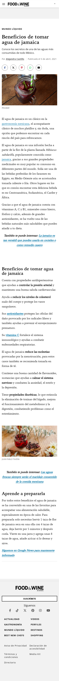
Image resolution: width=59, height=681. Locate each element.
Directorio (10, 662)
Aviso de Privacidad (15, 645)
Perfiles (36, 624)
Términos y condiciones (11, 656)
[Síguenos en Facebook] (10, 610)
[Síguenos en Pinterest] (32, 610)
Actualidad (12, 619)
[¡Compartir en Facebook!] (5, 68)
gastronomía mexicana (15, 123)
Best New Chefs (14, 635)
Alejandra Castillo (15, 59)
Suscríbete (29, 598)
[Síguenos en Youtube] (48, 610)
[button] (3, 4)
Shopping (37, 635)
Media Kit (35, 654)
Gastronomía (13, 624)
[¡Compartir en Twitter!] (13, 68)
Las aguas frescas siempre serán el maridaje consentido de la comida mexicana (29, 476)
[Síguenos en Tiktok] (17, 610)
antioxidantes (15, 313)
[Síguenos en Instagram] (40, 610)
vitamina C (12, 335)
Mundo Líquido (12, 28)
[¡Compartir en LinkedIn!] (30, 68)
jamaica (6, 159)
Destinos (36, 629)
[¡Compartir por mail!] (39, 68)
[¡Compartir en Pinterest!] (22, 68)
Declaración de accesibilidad (38, 647)
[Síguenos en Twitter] (24, 610)
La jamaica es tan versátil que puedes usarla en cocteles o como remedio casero (29, 240)
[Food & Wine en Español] (18, 4)
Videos (35, 619)
